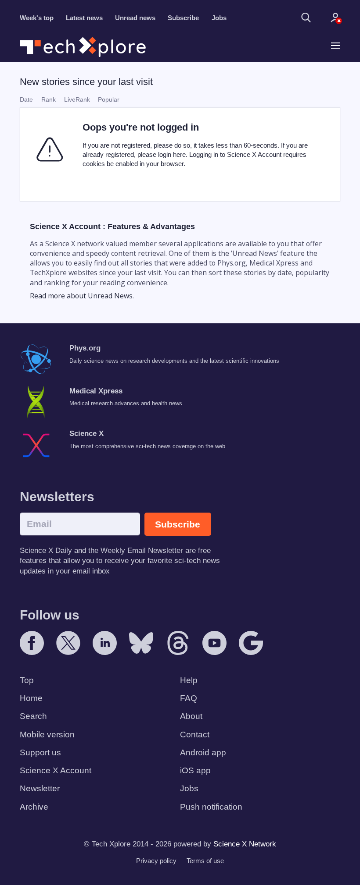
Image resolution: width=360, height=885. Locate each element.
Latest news (84, 17)
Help (189, 680)
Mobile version (47, 734)
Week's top (37, 17)
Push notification (211, 806)
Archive (34, 806)
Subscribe (183, 17)
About (191, 716)
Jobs (219, 17)
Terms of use (205, 860)
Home (31, 698)
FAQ (188, 698)
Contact (194, 734)
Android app (203, 752)
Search (33, 716)
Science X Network (244, 844)
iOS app (195, 770)
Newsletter (40, 788)
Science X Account (55, 770)
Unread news (135, 17)
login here (172, 154)
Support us (40, 752)
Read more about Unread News (81, 296)
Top (27, 680)
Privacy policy (156, 860)
